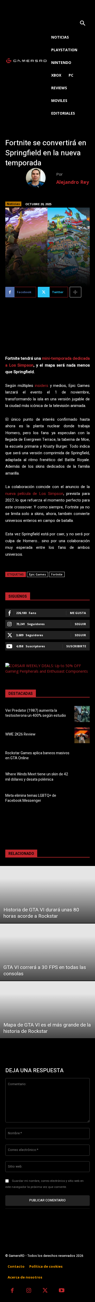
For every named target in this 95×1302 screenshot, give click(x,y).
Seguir (80, 624)
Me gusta (78, 613)
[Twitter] (45, 1291)
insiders (41, 385)
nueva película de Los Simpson (34, 494)
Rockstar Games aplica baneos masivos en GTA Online (37, 755)
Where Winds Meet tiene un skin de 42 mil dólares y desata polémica (36, 776)
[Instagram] (29, 1291)
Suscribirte (76, 646)
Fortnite (57, 574)
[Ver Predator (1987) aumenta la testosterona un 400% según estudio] (82, 714)
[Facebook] (12, 1291)
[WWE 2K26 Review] (82, 735)
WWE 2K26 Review (20, 734)
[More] (75, 292)
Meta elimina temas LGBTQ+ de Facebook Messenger (30, 798)
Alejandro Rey (72, 182)
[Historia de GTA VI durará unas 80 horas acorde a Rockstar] (47, 894)
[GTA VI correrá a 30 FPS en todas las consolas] (47, 952)
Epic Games (37, 574)
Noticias (13, 204)
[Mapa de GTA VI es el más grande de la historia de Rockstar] (47, 1009)
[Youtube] (62, 1291)
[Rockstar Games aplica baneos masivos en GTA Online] (82, 756)
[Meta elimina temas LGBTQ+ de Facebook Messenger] (82, 799)
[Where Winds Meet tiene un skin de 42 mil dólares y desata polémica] (82, 778)
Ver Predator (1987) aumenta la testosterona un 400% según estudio (35, 713)
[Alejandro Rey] (41, 178)
